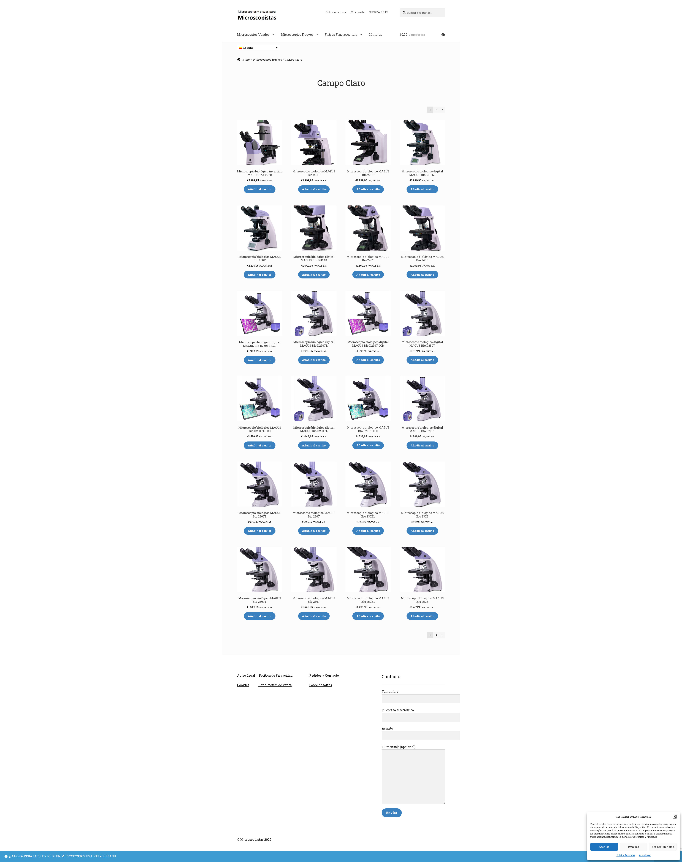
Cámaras (375, 34)
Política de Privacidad (276, 675)
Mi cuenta (358, 12)
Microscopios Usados (253, 34)
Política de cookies (625, 855)
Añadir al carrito (260, 189)
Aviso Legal (645, 855)
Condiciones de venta (275, 685)
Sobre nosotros (336, 12)
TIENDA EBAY (378, 12)
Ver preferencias (663, 847)
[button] (675, 816)
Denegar (633, 847)
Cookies (243, 685)
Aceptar (604, 847)
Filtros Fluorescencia (341, 34)
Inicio (246, 59)
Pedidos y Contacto (324, 675)
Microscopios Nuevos (297, 34)
